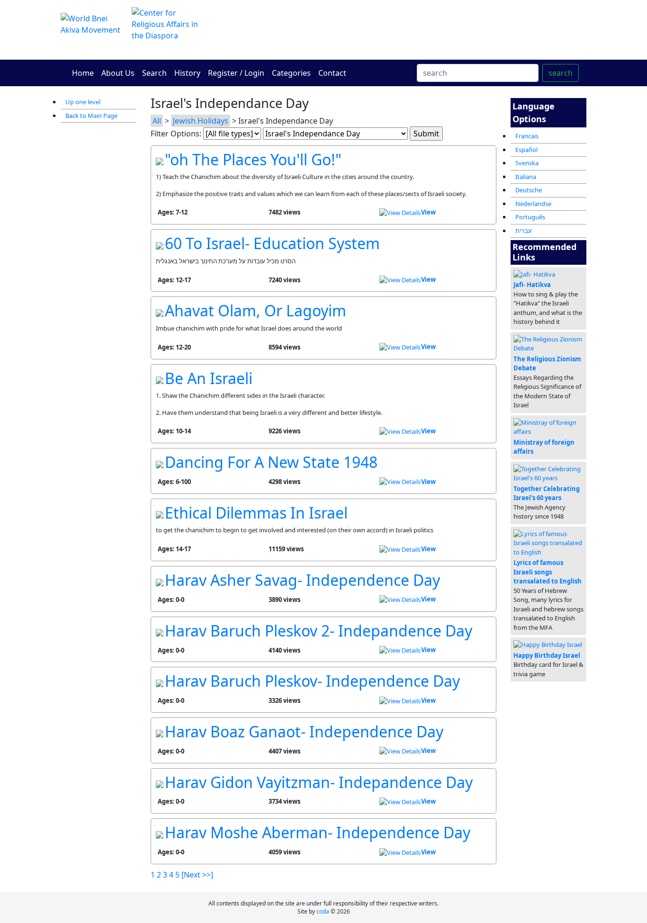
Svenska (527, 163)
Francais (527, 136)
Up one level (82, 102)
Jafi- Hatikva (532, 284)
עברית (523, 230)
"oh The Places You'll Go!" (253, 159)
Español (526, 149)
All (157, 121)
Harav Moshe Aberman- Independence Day (317, 832)
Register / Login (236, 73)
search (560, 73)
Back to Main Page (91, 115)
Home (83, 73)
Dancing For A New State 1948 (271, 462)
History (187, 73)
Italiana (525, 176)
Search (154, 73)
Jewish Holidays (200, 121)
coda (322, 911)
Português (530, 217)
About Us (118, 73)
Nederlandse (533, 203)
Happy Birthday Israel (546, 655)
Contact (332, 73)
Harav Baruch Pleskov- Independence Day (312, 681)
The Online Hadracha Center (413, 29)
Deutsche (528, 190)
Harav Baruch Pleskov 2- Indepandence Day (318, 630)
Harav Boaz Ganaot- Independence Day (304, 731)
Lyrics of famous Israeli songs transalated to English (547, 571)
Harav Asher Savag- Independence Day (302, 580)
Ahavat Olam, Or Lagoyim (255, 310)
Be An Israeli (208, 378)
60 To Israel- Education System (272, 243)
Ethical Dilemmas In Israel (256, 512)
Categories (291, 73)
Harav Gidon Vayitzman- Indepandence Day (319, 782)
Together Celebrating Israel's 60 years (546, 493)
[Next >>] (197, 874)
